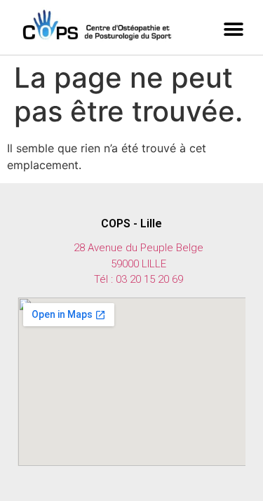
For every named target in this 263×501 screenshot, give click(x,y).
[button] (233, 30)
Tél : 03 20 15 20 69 (138, 279)
